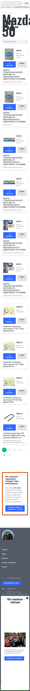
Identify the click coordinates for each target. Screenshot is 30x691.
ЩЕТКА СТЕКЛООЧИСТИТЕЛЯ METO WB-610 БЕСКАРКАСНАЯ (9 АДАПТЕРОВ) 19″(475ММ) (14, 245)
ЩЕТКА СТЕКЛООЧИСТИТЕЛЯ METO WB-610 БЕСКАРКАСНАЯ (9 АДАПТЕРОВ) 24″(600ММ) (14, 117)
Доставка (5, 558)
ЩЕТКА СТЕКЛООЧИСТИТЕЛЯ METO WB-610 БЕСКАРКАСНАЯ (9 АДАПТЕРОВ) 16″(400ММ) (14, 288)
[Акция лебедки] (15, 640)
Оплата (4, 554)
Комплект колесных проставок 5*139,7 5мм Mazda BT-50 (13, 328)
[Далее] (9, 455)
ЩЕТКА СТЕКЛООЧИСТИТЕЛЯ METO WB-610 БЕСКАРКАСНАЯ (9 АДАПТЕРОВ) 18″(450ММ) (14, 160)
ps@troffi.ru (11, 589)
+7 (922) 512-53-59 (13, 578)
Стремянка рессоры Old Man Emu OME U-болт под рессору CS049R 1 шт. (14, 435)
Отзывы (4, 567)
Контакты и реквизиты (9, 562)
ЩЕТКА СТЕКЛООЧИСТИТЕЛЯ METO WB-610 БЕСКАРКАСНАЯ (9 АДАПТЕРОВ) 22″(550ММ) (14, 74)
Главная (4, 13)
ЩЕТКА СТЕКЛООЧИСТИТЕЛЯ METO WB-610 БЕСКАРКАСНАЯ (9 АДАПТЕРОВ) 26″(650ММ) (14, 202)
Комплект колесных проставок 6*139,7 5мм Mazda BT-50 (13, 364)
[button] (9, 64)
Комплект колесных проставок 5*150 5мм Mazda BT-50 (12, 400)
